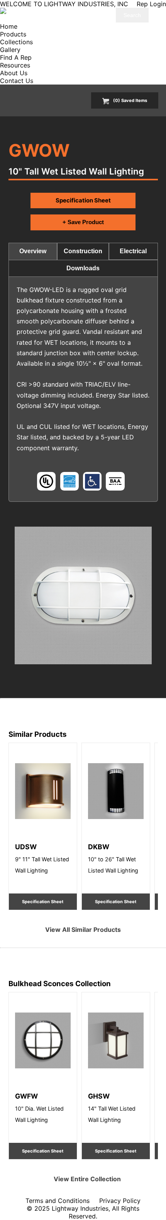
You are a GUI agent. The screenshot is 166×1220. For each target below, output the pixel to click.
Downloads (83, 268)
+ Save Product (83, 222)
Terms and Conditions (57, 1200)
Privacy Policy (120, 1200)
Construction (83, 251)
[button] (83, 595)
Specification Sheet (83, 200)
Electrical (133, 251)
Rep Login (151, 4)
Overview (32, 251)
